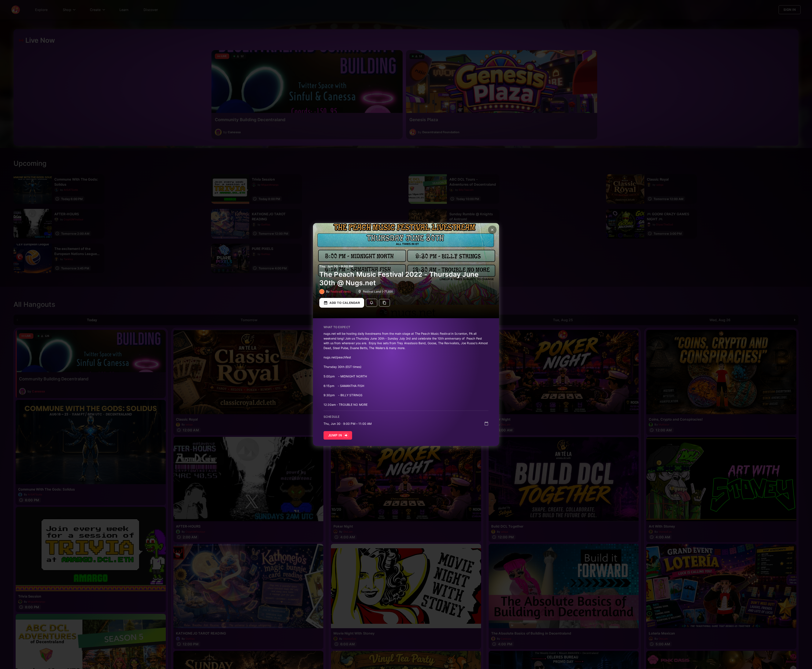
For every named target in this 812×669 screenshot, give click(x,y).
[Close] (492, 230)
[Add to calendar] (486, 423)
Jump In (335, 435)
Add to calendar (344, 302)
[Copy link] (384, 303)
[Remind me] (371, 303)
